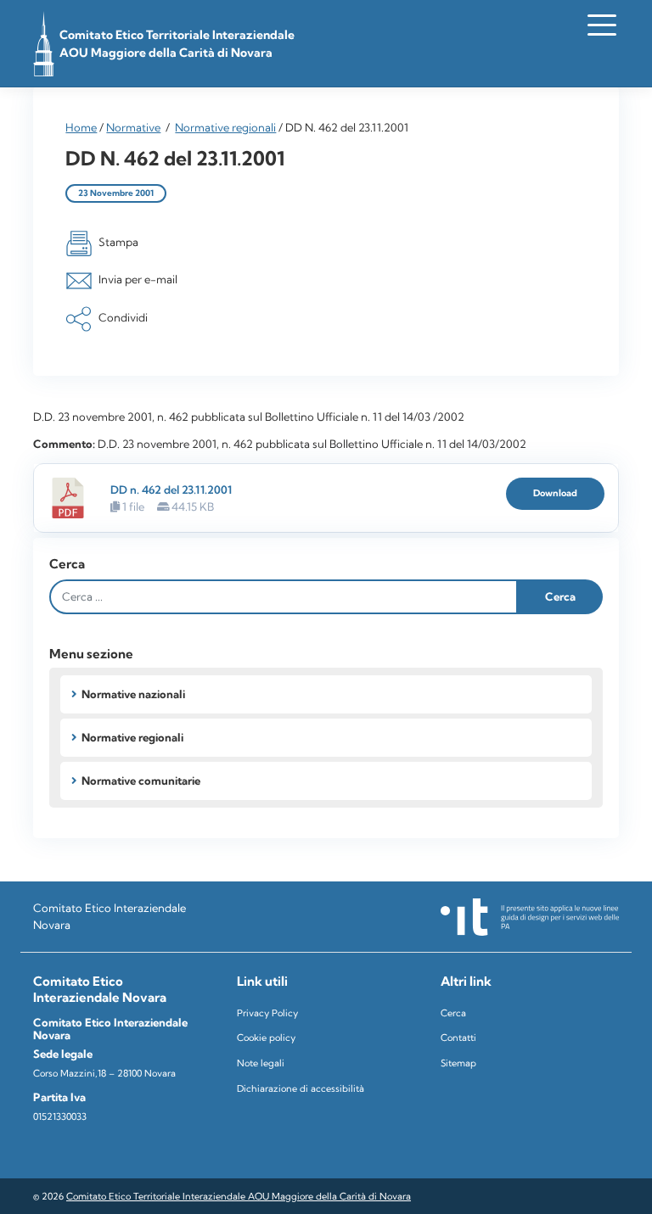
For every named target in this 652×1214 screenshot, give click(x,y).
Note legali (260, 1063)
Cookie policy (266, 1037)
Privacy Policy (267, 1013)
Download (555, 493)
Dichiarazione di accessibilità (300, 1088)
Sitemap (458, 1063)
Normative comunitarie (141, 780)
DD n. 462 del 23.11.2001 (171, 489)
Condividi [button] (123, 317)
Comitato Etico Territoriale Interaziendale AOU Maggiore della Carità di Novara (238, 1196)
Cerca (67, 564)
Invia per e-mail (137, 280)
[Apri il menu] (602, 25)
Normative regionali (225, 127)
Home (81, 127)
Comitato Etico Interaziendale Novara (109, 916)
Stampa (118, 242)
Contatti (458, 1037)
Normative (133, 127)
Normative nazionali (133, 694)
